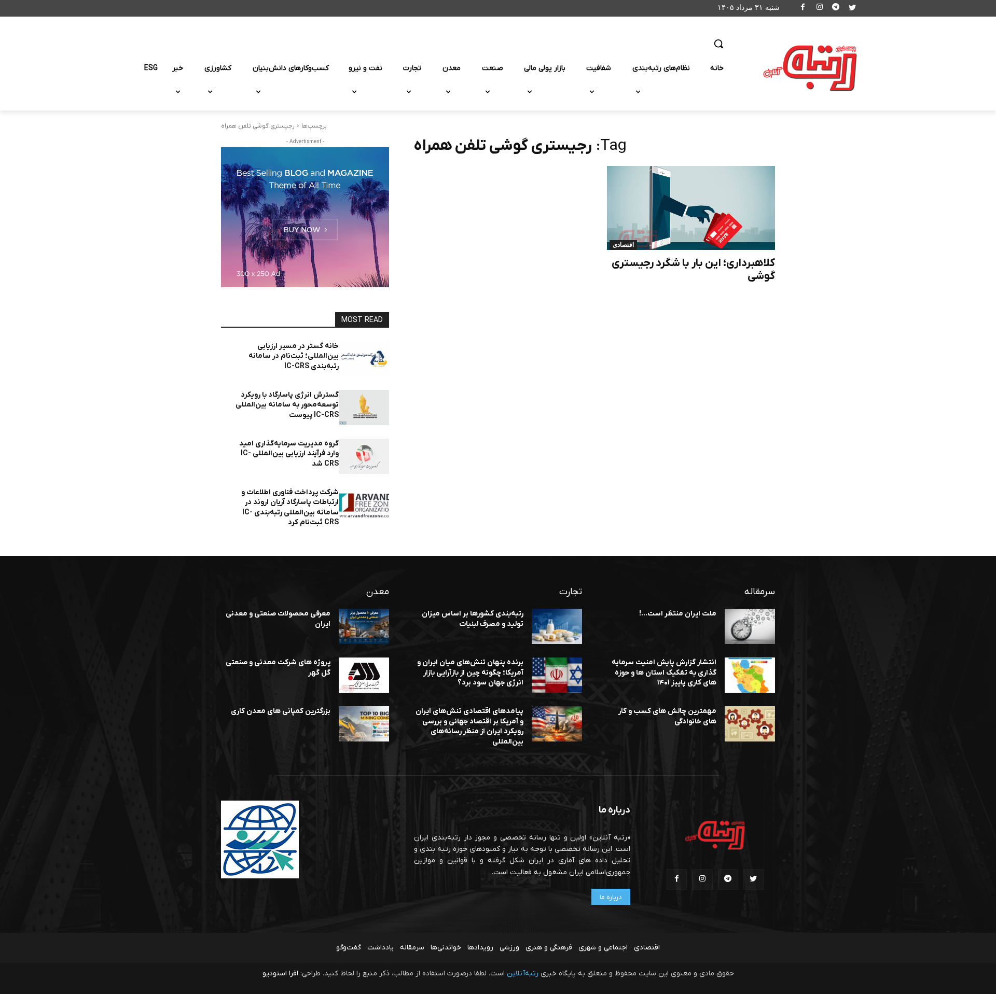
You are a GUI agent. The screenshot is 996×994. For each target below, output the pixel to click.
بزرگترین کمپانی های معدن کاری (280, 711)
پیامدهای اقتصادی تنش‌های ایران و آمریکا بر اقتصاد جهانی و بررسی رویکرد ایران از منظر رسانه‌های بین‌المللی (469, 726)
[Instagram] (819, 9)
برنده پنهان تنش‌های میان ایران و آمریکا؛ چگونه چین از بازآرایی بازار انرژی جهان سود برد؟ (470, 672)
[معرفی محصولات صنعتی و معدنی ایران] (364, 626)
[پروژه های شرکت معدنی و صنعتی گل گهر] (364, 675)
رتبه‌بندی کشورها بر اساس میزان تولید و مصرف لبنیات (472, 619)
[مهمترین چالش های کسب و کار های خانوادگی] (750, 723)
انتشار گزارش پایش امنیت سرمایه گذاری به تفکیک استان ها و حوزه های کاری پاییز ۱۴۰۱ (664, 672)
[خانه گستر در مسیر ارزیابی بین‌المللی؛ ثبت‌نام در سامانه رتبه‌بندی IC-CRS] (364, 358)
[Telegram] (836, 9)
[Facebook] (803, 9)
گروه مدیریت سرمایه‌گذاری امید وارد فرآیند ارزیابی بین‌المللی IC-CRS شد (289, 454)
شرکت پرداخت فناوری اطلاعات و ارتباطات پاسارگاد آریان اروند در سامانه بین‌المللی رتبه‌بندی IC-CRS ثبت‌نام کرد (290, 507)
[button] (718, 43)
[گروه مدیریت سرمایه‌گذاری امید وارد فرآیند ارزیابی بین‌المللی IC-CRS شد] (364, 456)
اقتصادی (623, 244)
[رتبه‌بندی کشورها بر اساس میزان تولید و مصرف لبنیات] (557, 626)
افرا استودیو (280, 973)
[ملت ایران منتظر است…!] (750, 626)
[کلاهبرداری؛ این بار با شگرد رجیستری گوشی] (691, 208)
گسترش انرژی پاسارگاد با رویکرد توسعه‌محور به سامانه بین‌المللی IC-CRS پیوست (287, 405)
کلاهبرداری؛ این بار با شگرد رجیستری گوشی (693, 269)
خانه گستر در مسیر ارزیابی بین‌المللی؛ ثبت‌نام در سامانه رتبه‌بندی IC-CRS (293, 356)
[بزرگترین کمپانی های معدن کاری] (364, 723)
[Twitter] (852, 9)
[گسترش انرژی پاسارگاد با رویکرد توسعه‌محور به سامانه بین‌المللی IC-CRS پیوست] (364, 407)
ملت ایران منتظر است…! (677, 614)
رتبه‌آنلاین (522, 973)
